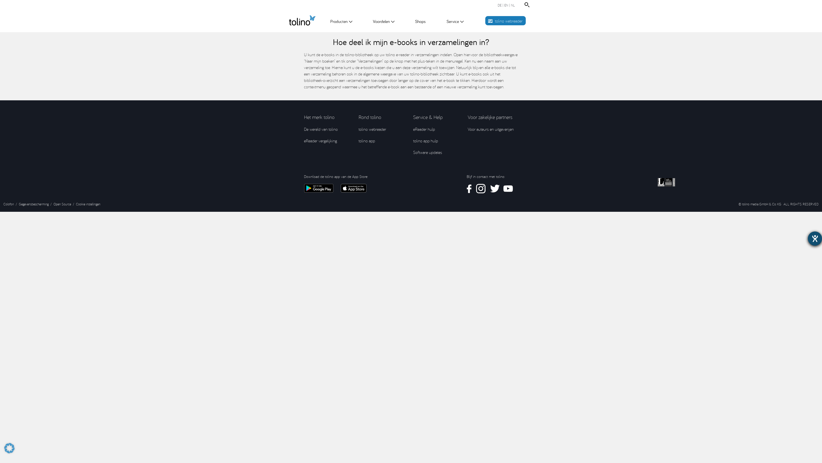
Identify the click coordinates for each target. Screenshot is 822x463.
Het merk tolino (319, 117)
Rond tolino (370, 117)
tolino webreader (509, 21)
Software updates (427, 152)
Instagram (481, 189)
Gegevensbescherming (34, 204)
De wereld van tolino (321, 129)
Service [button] (453, 21)
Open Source (62, 204)
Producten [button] (339, 21)
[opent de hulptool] (815, 239)
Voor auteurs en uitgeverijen (491, 129)
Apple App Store (353, 188)
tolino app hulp (425, 140)
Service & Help (428, 117)
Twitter (494, 189)
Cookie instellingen (88, 204)
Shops (420, 21)
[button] (9, 446)
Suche (528, 5)
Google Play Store (318, 188)
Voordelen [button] (381, 21)
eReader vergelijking (320, 140)
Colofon (8, 204)
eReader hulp (424, 129)
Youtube (508, 189)
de (500, 5)
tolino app (367, 140)
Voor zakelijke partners (490, 117)
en (506, 5)
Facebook (469, 189)
